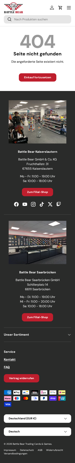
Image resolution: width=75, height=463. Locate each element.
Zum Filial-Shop (37, 192)
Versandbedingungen (15, 453)
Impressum (10, 450)
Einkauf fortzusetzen (37, 77)
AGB (40, 450)
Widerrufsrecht (54, 450)
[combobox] (37, 19)
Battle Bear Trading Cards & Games (32, 443)
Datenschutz (27, 450)
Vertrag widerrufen (21, 378)
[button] (60, 7)
